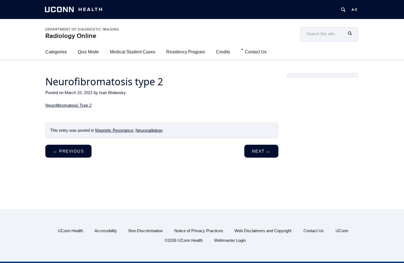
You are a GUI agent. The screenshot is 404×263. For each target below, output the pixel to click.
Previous (68, 151)
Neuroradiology (148, 130)
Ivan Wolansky (112, 92)
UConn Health (70, 230)
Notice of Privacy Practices (198, 230)
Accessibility (106, 230)
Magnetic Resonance (114, 130)
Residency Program (185, 52)
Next (261, 151)
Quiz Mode (88, 52)
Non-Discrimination (145, 230)
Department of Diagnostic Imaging (82, 29)
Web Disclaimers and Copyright (262, 230)
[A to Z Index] (354, 9)
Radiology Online (70, 36)
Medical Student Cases (132, 52)
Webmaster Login (230, 240)
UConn (342, 230)
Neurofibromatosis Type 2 (68, 105)
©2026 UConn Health (184, 240)
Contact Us (256, 52)
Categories (56, 52)
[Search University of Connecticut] (343, 9)
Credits (223, 52)
